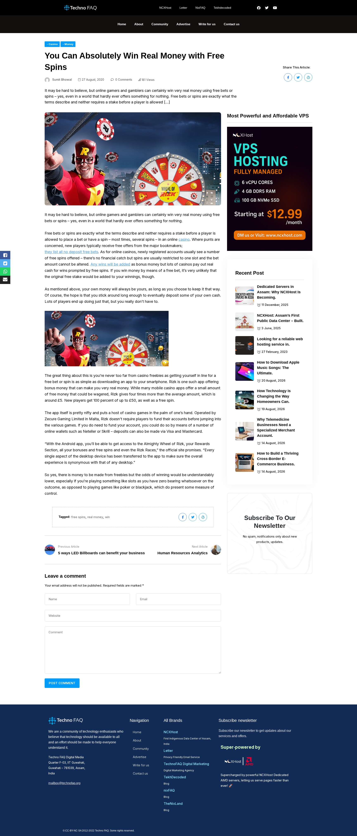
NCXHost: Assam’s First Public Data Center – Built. (280, 318)
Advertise (183, 24)
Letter (183, 7)
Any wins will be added (110, 264)
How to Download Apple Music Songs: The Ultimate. (278, 367)
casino (184, 239)
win (107, 517)
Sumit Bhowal (62, 79)
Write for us (207, 24)
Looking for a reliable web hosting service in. (280, 341)
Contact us (231, 24)
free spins (78, 517)
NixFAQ (200, 7)
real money (95, 517)
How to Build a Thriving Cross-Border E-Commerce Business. (278, 458)
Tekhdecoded (222, 7)
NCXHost (165, 7)
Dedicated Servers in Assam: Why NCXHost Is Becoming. (279, 292)
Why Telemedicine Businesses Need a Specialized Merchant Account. (276, 427)
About (138, 24)
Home (122, 24)
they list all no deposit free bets (71, 252)
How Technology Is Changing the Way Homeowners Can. (274, 396)
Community (159, 24)
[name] (288, 77)
